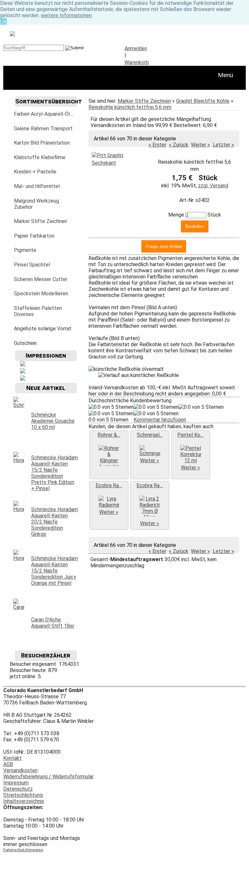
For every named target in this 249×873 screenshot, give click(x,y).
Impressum (16, 783)
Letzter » (223, 145)
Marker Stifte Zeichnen (144, 101)
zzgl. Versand (213, 186)
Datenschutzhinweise (23, 849)
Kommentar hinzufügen (160, 420)
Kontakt (12, 758)
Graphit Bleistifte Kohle (203, 101)
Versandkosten (20, 770)
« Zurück (178, 145)
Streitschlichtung (23, 795)
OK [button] (3, 21)
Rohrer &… (109, 435)
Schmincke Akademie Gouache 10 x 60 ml (53, 421)
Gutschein (25, 343)
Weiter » (200, 145)
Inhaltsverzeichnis (23, 801)
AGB (8, 764)
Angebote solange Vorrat (42, 328)
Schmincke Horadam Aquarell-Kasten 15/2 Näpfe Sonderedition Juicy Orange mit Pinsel (54, 570)
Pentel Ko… (190, 435)
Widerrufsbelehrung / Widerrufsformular (48, 776)
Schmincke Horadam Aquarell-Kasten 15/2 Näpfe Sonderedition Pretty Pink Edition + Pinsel (54, 472)
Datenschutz (18, 789)
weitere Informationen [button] (66, 15)
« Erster (157, 145)
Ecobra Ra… (109, 485)
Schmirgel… (150, 435)
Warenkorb (136, 62)
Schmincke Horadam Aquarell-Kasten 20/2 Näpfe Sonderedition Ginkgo (54, 521)
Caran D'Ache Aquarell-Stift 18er (52, 623)
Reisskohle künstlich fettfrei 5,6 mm (130, 107)
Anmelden (135, 48)
